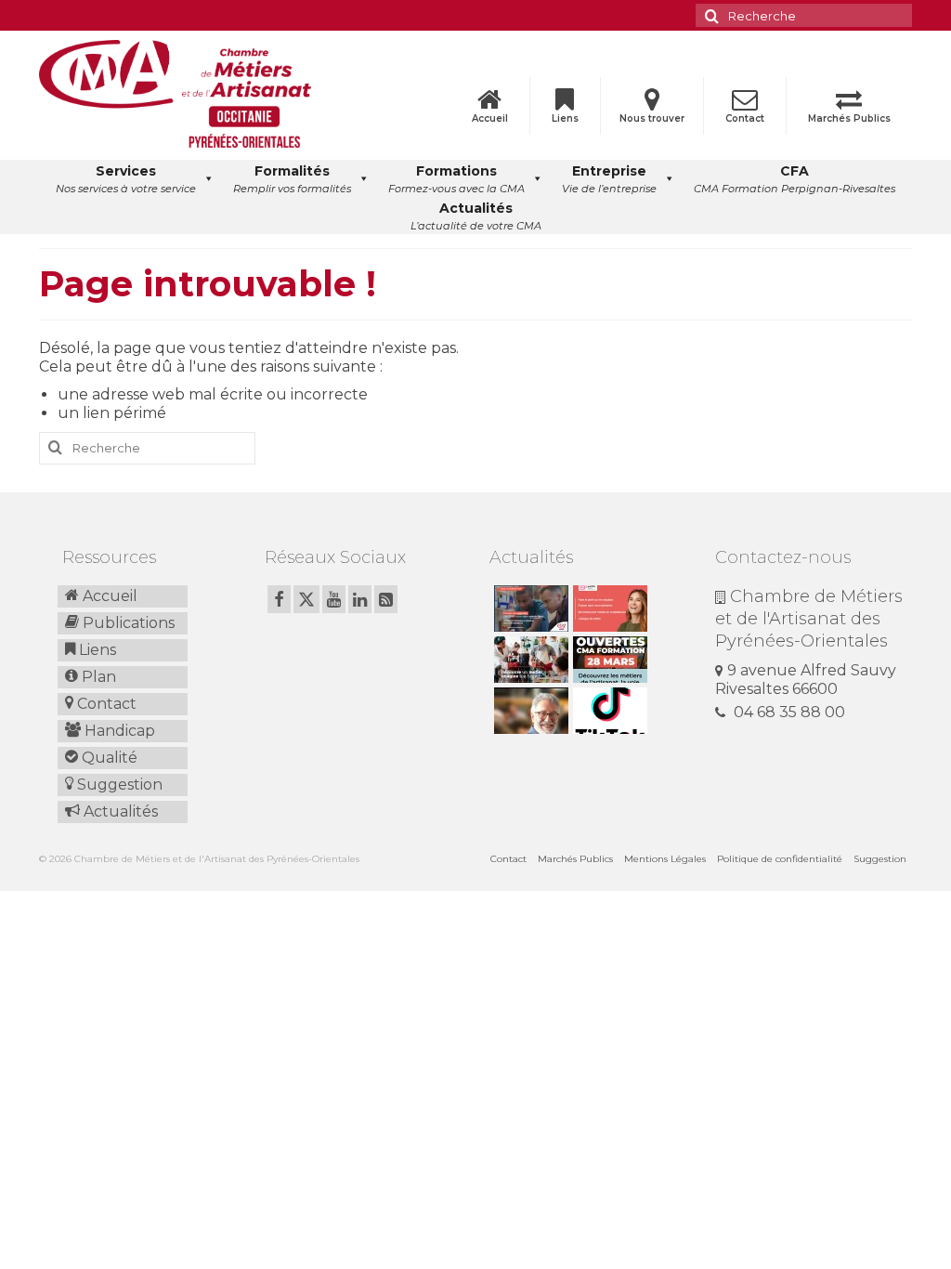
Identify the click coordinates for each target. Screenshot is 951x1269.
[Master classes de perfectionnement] (528, 710)
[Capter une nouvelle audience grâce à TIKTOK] (607, 710)
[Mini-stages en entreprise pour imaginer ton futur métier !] (528, 659)
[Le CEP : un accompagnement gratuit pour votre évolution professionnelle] (607, 608)
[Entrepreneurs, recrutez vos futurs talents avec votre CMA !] (528, 608)
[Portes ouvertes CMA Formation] (607, 659)
